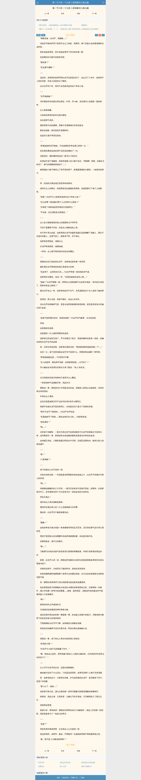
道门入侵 (63, 766)
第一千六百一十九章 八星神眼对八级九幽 (70, 2)
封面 (78, 13)
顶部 (82, 777)
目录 (62, 13)
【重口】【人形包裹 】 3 (48, 29)
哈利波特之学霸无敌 (88, 762)
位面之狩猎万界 (65, 762)
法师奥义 (41, 766)
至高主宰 (41, 762)
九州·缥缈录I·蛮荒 (66, 25)
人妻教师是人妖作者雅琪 (89, 29)
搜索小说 (74, 777)
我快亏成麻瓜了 (86, 766)
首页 (58, 777)
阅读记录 (65, 777)
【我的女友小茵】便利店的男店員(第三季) (74, 29)
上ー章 (46, 13)
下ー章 (94, 13)
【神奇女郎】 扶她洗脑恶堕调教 (49, 25)
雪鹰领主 (84, 25)
